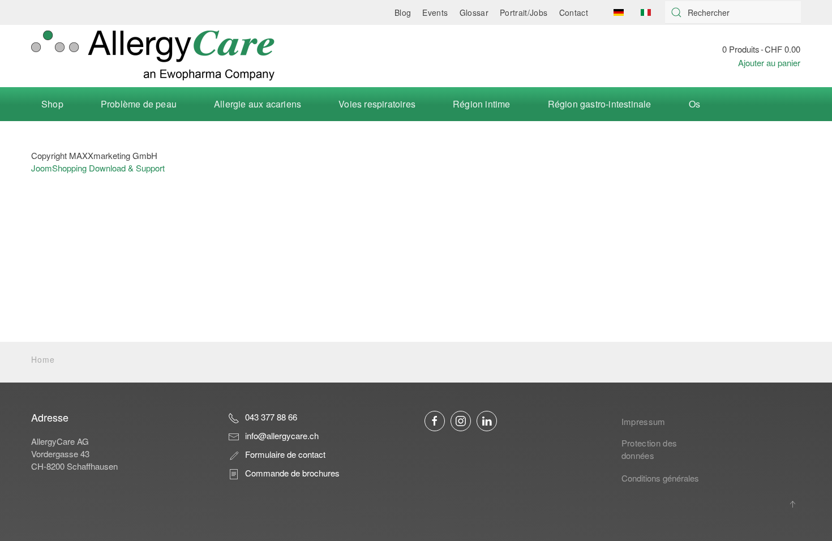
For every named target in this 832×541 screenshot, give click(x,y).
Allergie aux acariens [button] (257, 103)
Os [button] (694, 103)
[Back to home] (153, 56)
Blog (402, 12)
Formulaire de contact (285, 454)
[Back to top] (792, 504)
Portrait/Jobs (524, 12)
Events (435, 12)
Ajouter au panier (769, 62)
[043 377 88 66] (233, 417)
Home (43, 359)
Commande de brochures (292, 473)
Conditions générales (660, 478)
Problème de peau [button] (139, 103)
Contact (573, 12)
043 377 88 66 (271, 417)
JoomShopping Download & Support (98, 168)
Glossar (474, 12)
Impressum (643, 421)
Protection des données (649, 449)
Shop (52, 103)
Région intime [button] (482, 103)
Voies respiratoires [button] (376, 103)
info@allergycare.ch (282, 435)
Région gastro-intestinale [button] (599, 103)
